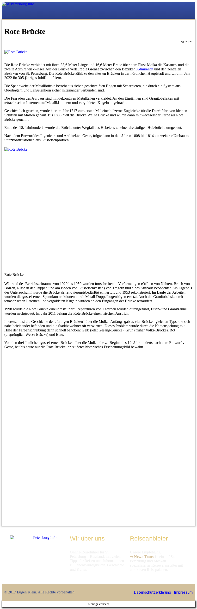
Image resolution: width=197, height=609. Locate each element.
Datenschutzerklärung (152, 592)
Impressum (183, 592)
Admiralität (144, 69)
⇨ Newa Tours (142, 557)
